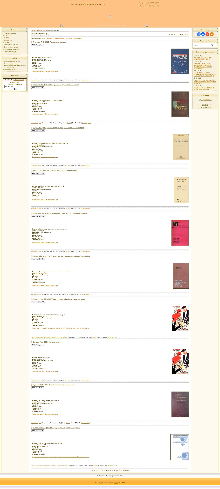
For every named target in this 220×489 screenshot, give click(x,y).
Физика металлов (9, 69)
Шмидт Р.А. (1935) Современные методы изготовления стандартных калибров (205, 81)
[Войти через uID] (199, 34)
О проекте (7, 35)
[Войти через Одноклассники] (212, 34)
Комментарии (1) (85, 80)
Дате (43, 38)
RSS (158, 6)
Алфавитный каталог (11, 44)
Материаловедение (10, 61)
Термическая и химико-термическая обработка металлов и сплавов (15, 65)
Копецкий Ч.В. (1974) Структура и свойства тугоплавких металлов (60, 213)
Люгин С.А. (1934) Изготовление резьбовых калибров (204, 88)
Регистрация (117, 25)
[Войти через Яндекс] (207, 34)
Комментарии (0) (85, 165)
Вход (123, 25)
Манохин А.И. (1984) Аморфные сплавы (49, 42)
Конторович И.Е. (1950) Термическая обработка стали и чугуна (59, 299)
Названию (50, 38)
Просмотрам (78, 38)
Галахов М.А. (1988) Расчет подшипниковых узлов (202, 58)
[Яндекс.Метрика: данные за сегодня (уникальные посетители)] (205, 100)
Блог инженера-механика (12, 49)
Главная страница (10, 33)
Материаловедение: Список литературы (45, 71)
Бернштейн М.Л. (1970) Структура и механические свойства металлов (61, 256)
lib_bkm (68, 80)
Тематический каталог (11, 47)
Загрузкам (69, 38)
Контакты (7, 38)
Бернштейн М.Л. (42, 273)
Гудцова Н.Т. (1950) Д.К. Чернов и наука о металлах (54, 385)
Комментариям (59, 38)
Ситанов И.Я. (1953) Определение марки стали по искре (56, 85)
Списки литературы (10, 51)
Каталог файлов (106, 25)
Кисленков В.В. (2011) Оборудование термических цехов (56, 428)
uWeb (116, 483)
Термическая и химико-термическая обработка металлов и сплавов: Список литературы (60, 328)
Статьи (6, 42)
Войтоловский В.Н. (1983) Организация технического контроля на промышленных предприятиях (203, 66)
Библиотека (8, 40)
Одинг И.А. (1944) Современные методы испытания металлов (58, 128)
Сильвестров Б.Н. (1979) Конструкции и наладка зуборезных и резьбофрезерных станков (205, 74)
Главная (97, 25)
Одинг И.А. (40, 145)
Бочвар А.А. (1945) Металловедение (47, 342)
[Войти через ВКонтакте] (203, 34)
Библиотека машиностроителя (15, 83)
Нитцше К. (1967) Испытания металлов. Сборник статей (55, 171)
